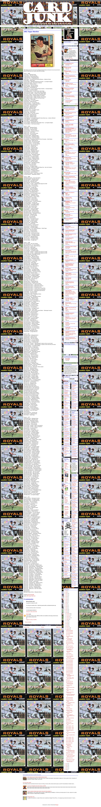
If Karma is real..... (69, 722)
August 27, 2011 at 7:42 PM (31, 619)
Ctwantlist (66, 121)
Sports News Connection (74, 449)
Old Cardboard (66, 433)
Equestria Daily (66, 486)
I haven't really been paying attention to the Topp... (70, 715)
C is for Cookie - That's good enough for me (70, 678)
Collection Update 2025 (68, 215)
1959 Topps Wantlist (69, 667)
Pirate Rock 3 (66, 553)
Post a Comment (28, 622)
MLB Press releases (74, 435)
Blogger (56, 804)
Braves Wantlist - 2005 (70, 728)
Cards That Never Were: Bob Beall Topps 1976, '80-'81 (66, 480)
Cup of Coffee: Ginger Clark (69, 211)
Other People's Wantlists (70, 658)
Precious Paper (65, 455)
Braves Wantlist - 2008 (70, 741)
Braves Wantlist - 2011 (70, 737)
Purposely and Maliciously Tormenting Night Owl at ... (70, 695)
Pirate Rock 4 (66, 569)
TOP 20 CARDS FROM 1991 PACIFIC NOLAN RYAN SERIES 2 (39, 791)
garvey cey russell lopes (69, 88)
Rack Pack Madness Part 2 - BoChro (70, 703)
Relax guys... (68, 679)
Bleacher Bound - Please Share (70, 287)
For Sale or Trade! (68, 101)
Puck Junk (67, 151)
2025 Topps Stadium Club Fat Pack (70, 76)
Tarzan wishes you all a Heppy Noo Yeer (70, 761)
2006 (66, 769)
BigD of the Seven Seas (66, 567)
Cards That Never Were (69, 286)
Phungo (66, 210)
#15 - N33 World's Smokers (73, 529)
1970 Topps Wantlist (69, 670)
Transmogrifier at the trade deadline (69, 649)
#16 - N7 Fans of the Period (74, 532)
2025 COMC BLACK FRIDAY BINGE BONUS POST (37, 777)
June (67, 622)
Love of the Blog (68, 147)
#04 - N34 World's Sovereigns (74, 488)
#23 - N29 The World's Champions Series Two (74, 555)
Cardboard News (66, 404)
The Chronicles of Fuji (69, 63)
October (67, 616)
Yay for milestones (68, 278)
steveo (27, 614)
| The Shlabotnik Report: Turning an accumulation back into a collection (70, 129)
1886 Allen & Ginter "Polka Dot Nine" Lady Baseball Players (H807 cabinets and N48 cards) (70, 334)
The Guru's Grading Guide (66, 431)
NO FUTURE (67, 358)
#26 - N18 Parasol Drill (74, 566)
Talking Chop (74, 395)
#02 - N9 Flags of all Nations (74, 481)
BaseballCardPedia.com (69, 120)
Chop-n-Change (73, 391)
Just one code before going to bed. (69, 657)
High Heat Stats (68, 157)
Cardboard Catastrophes (69, 313)
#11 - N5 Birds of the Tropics (74, 512)
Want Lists (33, 595)
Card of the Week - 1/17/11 (69, 685)
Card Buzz (67, 322)
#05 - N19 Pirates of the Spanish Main (74, 491)
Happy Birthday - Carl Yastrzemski (70, 260)
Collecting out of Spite (68, 198)
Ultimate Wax (66, 413)
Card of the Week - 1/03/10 (69, 747)
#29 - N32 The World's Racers (74, 575)
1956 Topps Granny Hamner (69, 705)
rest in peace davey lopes (69, 89)
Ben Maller (74, 421)
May (67, 623)
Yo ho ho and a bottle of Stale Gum (66, 556)
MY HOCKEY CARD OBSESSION (68, 201)
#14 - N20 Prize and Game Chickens (73, 525)
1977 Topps (68, 634)
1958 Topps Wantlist (69, 671)
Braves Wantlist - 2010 (70, 738)
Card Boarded (67, 214)
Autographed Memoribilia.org (66, 441)
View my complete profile (68, 58)
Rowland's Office (74, 389)
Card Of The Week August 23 (69, 109)
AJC (73, 414)
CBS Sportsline (74, 424)
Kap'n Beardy (66, 541)
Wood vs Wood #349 (68, 113)
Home (42, 627)
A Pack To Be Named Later (70, 75)
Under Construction (69, 757)
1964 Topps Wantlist (69, 697)
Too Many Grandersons (69, 281)
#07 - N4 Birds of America (74, 499)
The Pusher (66, 387)
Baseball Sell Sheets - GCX (66, 396)
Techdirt (66, 463)
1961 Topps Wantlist (69, 642)
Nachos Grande (68, 302)
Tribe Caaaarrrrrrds (66, 564)
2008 (66, 766)
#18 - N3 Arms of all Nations (74, 539)
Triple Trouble (67, 194)
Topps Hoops (67, 80)
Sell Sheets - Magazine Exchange (66, 392)
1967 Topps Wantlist (69, 665)
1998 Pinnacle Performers (69, 265)
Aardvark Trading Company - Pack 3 (69, 710)
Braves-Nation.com (74, 399)
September (68, 617)
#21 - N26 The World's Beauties (74, 548)
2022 (66, 596)
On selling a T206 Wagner (69, 148)
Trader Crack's (66, 410)
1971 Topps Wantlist (69, 668)
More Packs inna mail (69, 720)
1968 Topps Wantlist (69, 661)
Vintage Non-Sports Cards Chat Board (66, 416)
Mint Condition (68, 226)
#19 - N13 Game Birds (74, 542)
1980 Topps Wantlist (69, 630)
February (68, 627)
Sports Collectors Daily (66, 399)
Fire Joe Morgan (73, 427)
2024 (66, 593)
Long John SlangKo (66, 574)
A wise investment (69, 708)
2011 (66, 612)
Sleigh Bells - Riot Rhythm (70, 752)
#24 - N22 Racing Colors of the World (74, 559)
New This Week (67, 247)
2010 (66, 763)
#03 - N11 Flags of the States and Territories (74, 484)
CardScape (66, 411)
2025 (66, 592)
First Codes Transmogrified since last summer (70, 675)
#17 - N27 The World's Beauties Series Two (74, 535)
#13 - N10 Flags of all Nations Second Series (74, 521)
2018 (66, 602)
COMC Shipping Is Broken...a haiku (70, 173)
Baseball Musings (73, 416)
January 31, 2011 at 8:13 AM (31, 611)
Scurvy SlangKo (65, 562)
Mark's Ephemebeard (66, 559)
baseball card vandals (69, 124)
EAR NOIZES (67, 359)
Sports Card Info (68, 134)
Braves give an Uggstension (68, 745)
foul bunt (67, 139)
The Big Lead (74, 453)
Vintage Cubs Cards (69, 241)
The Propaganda (66, 390)
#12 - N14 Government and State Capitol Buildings (74, 516)
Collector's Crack (68, 197)
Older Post (58, 627)
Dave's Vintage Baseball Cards (66, 438)
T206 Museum (66, 443)
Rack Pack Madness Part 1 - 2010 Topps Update (70, 751)
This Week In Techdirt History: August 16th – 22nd (67, 466)
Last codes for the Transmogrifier (69, 639)
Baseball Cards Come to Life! (70, 112)
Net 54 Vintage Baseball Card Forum (66, 419)
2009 (66, 765)
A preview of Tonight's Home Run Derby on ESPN (36, 785)
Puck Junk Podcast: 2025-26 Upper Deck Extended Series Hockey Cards (70, 153)
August (67, 619)
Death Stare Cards (68, 92)
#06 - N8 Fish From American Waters (74, 495)
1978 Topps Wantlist (69, 631)
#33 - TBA (74, 583)
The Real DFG (67, 172)
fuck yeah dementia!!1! (67, 507)
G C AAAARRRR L (66, 543)
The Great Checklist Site (66, 385)
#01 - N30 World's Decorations (74, 477)
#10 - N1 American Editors (73, 509)
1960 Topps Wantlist (69, 664)
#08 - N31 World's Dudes (74, 502)
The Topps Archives (69, 162)
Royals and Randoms (69, 218)
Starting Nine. (67, 206)
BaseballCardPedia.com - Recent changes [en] (69, 264)
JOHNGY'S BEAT (68, 273)
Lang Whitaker (74, 433)
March (67, 626)
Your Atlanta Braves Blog (74, 408)
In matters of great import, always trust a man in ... (70, 756)
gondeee (66, 497)
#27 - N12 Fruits (73, 569)
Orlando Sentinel (73, 442)
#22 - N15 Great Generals (73, 551)
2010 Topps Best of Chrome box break (69, 683)
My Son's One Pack (68, 219)
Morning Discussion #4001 (66, 492)
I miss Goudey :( (69, 653)
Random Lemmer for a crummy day (70, 692)
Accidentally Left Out (68, 64)
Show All (76, 221)
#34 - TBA (74, 585)
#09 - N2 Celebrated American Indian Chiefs (74, 505)
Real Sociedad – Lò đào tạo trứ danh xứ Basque (66, 500)
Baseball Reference (74, 419)
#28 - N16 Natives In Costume (73, 571)
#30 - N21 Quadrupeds (74, 577)
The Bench (66, 422)
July (67, 620)
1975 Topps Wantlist (69, 633)
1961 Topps (29, 595)
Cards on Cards (68, 79)
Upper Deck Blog (68, 290)
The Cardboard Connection (66, 407)
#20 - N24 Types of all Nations (74, 544)
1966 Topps (68, 707)
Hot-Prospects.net (74, 431)
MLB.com (73, 440)
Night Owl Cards (68, 67)
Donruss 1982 (67, 180)
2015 (66, 606)
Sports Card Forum (66, 424)
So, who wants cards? (27, 782)
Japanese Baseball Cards (69, 108)
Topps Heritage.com (66, 402)
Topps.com (66, 429)
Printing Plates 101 (30, 796)
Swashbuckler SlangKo (66, 571)
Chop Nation (74, 393)
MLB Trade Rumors (74, 438)
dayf (29, 594)
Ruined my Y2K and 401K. (69, 125)
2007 (66, 768)
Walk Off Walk (74, 456)
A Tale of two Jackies (69, 654)
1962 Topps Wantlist (69, 640)
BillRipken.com (66, 445)
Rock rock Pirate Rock (66, 551)
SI (72, 444)
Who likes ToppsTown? (70, 647)
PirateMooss (66, 576)
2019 (66, 600)
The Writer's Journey (69, 83)
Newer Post (26, 627)
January (67, 629)
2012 (66, 610)
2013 (66, 609)
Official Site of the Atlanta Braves (74, 386)
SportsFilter (74, 451)
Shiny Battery (68, 719)
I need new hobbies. (69, 100)
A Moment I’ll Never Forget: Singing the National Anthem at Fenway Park (70, 168)
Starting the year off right (70, 759)
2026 (66, 590)
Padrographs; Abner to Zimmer (70, 246)
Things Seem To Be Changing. (70, 207)
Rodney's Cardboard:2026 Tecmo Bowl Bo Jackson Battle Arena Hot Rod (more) (70, 188)
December (68, 613)
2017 (66, 603)
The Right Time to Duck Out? (69, 227)
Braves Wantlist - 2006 (70, 727)
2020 (66, 599)
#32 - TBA (74, 582)
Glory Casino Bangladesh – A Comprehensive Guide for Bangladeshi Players (67, 512)
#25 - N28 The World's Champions (74, 563)
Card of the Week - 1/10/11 (69, 713)
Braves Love (74, 405)
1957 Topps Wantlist (69, 660)
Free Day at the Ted (69, 681)
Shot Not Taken (68, 268)
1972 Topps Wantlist (69, 754)
